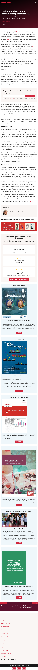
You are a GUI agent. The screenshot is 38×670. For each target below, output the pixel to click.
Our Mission (4, 617)
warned (7, 39)
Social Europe (6, 2)
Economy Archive (5, 636)
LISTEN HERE (19, 332)
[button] (32, 2)
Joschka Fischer (6, 21)
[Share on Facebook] (20, 668)
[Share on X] (15, 668)
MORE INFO (19, 542)
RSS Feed (3, 643)
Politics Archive (4, 633)
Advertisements (5, 626)
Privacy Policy (12, 98)
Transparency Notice (6, 653)
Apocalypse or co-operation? (9, 606)
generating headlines (21, 31)
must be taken (33, 108)
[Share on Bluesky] (13, 668)
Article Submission (5, 623)
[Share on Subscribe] (25, 668)
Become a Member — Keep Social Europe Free (19, 279)
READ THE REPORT (19, 441)
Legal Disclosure (5, 647)
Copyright (3, 656)
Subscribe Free (30, 95)
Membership (4, 629)
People (3, 620)
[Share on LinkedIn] (18, 668)
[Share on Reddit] (23, 668)
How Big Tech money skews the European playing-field (28, 606)
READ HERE (19, 597)
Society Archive (5, 640)
